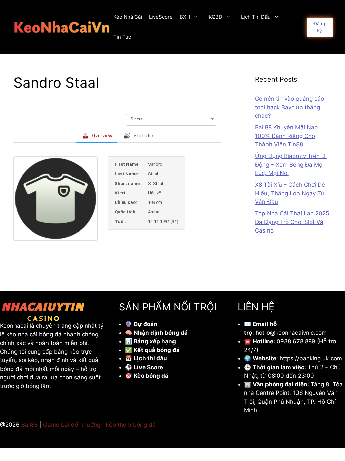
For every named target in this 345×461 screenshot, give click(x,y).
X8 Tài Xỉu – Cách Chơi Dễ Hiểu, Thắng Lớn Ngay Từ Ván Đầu (290, 193)
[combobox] (171, 119)
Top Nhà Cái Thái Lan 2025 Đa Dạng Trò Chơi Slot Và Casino (292, 222)
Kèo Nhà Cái (127, 16)
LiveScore (161, 16)
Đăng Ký (319, 26)
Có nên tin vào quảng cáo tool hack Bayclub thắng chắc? (289, 107)
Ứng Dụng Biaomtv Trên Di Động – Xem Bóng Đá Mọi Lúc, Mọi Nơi (291, 165)
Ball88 (29, 424)
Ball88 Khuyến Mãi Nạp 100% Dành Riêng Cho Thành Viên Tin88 (286, 136)
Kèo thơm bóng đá (131, 424)
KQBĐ (215, 16)
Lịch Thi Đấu (256, 16)
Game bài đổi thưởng (71, 424)
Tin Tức (122, 37)
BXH (185, 16)
